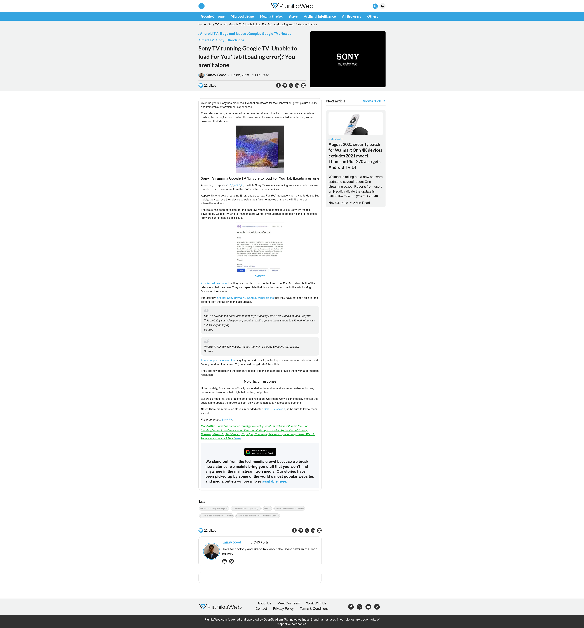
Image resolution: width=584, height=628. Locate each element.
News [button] (285, 33)
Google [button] (254, 33)
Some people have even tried (218, 360)
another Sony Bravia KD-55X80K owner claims (245, 298)
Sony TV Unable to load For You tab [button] (289, 508)
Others (372, 16)
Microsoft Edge (242, 16)
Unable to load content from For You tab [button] (216, 515)
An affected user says (214, 283)
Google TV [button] (270, 33)
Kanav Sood (216, 74)
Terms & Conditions (314, 608)
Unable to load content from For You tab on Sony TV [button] (257, 515)
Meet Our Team (288, 603)
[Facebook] (351, 606)
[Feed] (377, 606)
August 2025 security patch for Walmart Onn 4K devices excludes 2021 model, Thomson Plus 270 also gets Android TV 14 (355, 156)
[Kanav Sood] (210, 551)
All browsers (351, 16)
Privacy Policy (283, 608)
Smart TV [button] (206, 40)
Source (260, 275)
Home (202, 24)
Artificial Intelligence (320, 16)
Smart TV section (274, 409)
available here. (274, 481)
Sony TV (227, 419)
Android (336, 139)
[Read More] (355, 123)
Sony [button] (220, 40)
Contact (261, 608)
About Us (264, 603)
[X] (359, 606)
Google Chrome (213, 16)
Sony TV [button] (267, 508)
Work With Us (316, 603)
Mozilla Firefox (271, 16)
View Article (372, 101)
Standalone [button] (235, 40)
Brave (293, 16)
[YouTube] (368, 606)
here (238, 438)
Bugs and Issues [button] (233, 33)
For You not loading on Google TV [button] (214, 508)
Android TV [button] (209, 33)
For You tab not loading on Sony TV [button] (246, 508)
